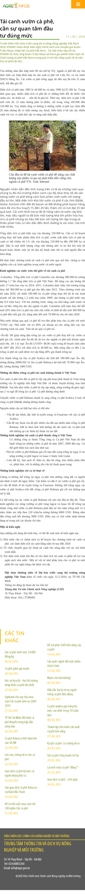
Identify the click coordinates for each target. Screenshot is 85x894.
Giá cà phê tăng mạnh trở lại (63, 755)
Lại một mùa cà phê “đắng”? (62, 767)
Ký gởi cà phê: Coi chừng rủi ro (63, 743)
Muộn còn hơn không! (59, 678)
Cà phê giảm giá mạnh (17, 669)
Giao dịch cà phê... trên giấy (62, 780)
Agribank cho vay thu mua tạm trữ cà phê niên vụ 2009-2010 (21, 702)
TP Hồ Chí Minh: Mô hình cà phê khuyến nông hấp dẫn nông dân (19, 722)
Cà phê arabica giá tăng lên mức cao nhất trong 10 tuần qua (62, 711)
